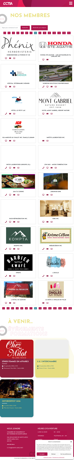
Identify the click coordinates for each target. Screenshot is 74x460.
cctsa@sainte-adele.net (15, 447)
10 (45, 33)
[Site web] (3, 58)
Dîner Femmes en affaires (15, 361)
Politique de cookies (48, 457)
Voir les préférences (65, 454)
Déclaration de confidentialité (58, 457)
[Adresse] (8, 58)
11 (50, 33)
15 (69, 33)
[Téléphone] (41, 87)
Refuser (53, 454)
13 (59, 33)
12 (54, 33)
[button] (71, 442)
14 (64, 33)
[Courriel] (12, 58)
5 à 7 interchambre (47, 361)
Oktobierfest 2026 (11, 401)
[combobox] (10, 28)
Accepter (42, 454)
